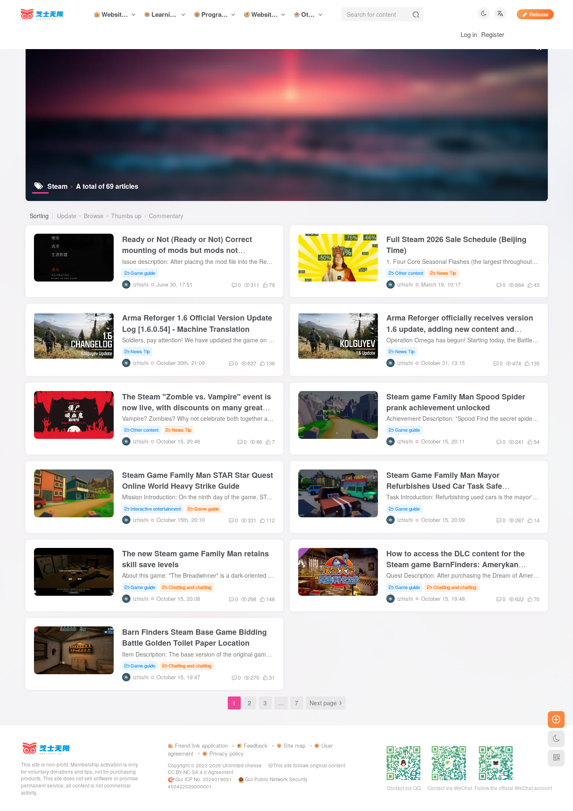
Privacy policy (226, 753)
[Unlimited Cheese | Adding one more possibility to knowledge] (46, 747)
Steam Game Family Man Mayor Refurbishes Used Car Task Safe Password (444, 485)
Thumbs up (126, 215)
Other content (409, 272)
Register (492, 34)
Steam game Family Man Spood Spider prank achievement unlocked (455, 402)
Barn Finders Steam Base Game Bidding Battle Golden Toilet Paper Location (194, 637)
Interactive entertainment (155, 508)
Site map (293, 745)
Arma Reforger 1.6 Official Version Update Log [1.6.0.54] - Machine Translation (197, 323)
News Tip (446, 272)
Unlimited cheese (242, 765)
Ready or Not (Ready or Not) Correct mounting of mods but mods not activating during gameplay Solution (187, 250)
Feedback (255, 745)
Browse (94, 215)
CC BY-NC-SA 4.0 (187, 772)
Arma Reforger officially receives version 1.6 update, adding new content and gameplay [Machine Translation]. (459, 328)
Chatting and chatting (190, 587)
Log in (469, 34)
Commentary (166, 215)
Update (66, 215)
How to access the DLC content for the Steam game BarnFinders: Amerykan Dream (455, 564)
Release (539, 14)
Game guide (142, 272)
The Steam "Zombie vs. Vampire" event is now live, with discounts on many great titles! (196, 407)
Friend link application (200, 745)
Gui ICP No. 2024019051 (203, 779)
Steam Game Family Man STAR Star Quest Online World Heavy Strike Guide (197, 480)
